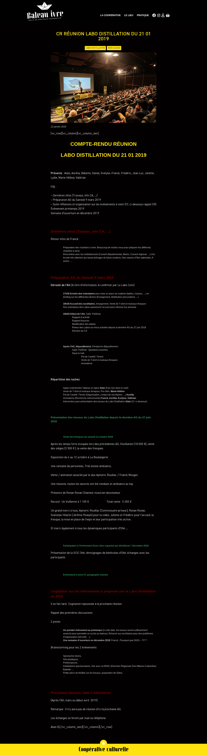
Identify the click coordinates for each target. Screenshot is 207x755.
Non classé (114, 48)
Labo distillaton (95, 48)
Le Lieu (128, 15)
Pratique (143, 15)
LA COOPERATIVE (110, 15)
